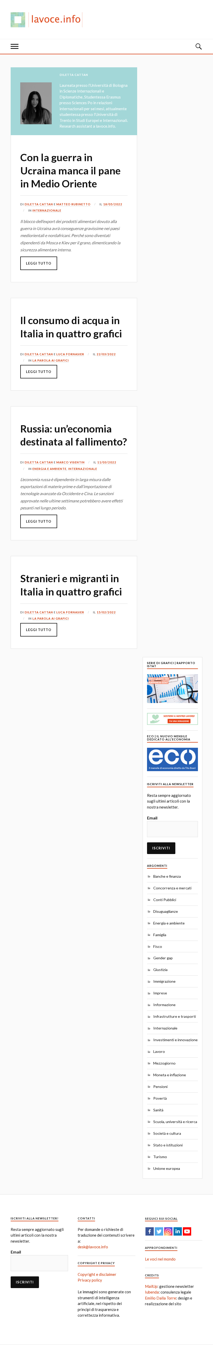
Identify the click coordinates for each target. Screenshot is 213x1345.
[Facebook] (149, 1231)
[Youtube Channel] (187, 1231)
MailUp (151, 1286)
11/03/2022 (106, 462)
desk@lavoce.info (93, 1246)
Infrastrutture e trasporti (174, 1016)
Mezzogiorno (164, 1063)
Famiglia (159, 935)
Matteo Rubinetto (73, 204)
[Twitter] (159, 1231)
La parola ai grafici (50, 360)
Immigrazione (164, 981)
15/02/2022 (106, 612)
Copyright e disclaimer (97, 1274)
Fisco (157, 946)
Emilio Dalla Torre (160, 1298)
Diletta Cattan (39, 204)
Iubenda (152, 1292)
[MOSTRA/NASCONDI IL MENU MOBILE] (14, 46)
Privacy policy (90, 1280)
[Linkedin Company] (178, 1231)
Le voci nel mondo (160, 1259)
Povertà (160, 1098)
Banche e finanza (167, 876)
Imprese (160, 993)
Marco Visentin (70, 462)
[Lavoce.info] (48, 19)
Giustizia (160, 969)
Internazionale (46, 210)
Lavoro (159, 1051)
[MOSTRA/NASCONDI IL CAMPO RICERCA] (198, 46)
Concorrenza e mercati (172, 888)
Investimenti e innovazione (175, 1040)
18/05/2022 (112, 204)
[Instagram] (168, 1231)
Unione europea (166, 1168)
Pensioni (160, 1086)
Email (152, 817)
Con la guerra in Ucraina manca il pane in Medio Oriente (70, 170)
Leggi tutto (38, 263)
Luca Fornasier (70, 354)
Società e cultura (167, 1133)
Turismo (160, 1156)
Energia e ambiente (49, 468)
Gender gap (163, 958)
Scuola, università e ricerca (175, 1121)
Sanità (158, 1110)
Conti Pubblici (164, 899)
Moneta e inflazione (169, 1075)
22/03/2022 (106, 354)
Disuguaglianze (165, 911)
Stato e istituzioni (168, 1145)
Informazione (164, 1004)
